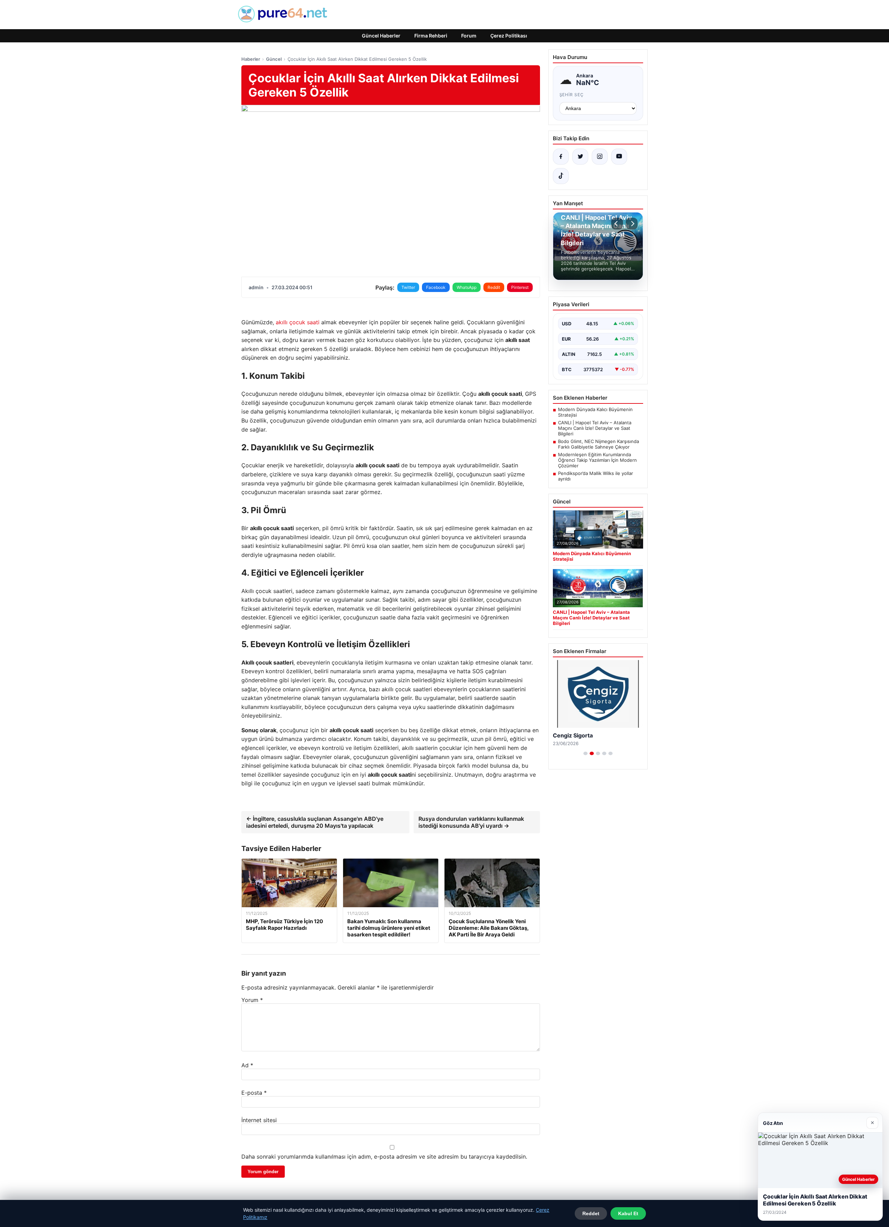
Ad (247, 1065)
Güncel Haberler (381, 36)
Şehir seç (571, 94)
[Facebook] (561, 157)
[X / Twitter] (580, 157)
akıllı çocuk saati (297, 322)
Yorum (252, 999)
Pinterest (520, 287)
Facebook (436, 287)
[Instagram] (600, 157)
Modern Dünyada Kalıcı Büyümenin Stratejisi (595, 412)
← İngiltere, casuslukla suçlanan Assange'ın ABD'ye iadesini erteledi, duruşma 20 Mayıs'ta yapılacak (314, 822)
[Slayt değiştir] (585, 753)
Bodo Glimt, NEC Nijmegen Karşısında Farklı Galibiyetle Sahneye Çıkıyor (598, 444)
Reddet (590, 1213)
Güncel (274, 59)
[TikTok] (561, 176)
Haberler (250, 59)
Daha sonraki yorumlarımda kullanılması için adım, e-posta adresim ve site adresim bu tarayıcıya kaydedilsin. (384, 1156)
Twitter (408, 287)
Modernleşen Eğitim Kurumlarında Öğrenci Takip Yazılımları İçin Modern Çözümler (597, 460)
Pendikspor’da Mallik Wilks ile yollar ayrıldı (595, 476)
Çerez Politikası (508, 36)
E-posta (254, 1092)
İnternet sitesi (259, 1120)
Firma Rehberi (430, 36)
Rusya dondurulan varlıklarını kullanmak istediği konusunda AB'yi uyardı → (471, 822)
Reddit (494, 287)
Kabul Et (628, 1213)
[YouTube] (619, 157)
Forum (468, 36)
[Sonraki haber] (632, 223)
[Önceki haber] (617, 223)
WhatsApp (466, 287)
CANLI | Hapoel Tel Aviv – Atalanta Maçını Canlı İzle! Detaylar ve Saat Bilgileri (594, 428)
